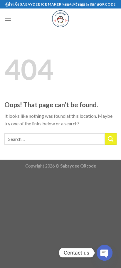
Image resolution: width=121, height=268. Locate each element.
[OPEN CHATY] (104, 253)
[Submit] (111, 139)
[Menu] (7, 18)
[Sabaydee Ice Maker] (60, 18)
